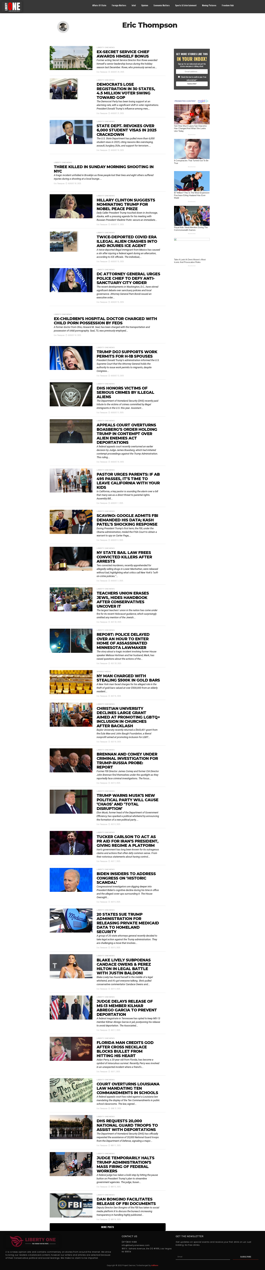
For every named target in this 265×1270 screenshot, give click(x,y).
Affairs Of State (99, 5)
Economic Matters (162, 5)
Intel (134, 5)
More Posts (107, 1227)
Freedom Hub (228, 5)
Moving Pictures (209, 5)
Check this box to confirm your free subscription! (193, 78)
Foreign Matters (119, 5)
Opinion (144, 5)
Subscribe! (192, 84)
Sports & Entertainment (186, 5)
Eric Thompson (102, 71)
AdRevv (154, 1265)
